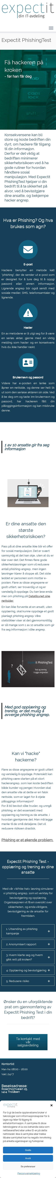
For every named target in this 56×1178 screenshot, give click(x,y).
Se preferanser (28, 1166)
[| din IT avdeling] (28, 10)
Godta (28, 1149)
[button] (51, 1105)
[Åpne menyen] (51, 28)
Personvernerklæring (28, 1173)
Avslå (28, 1158)
